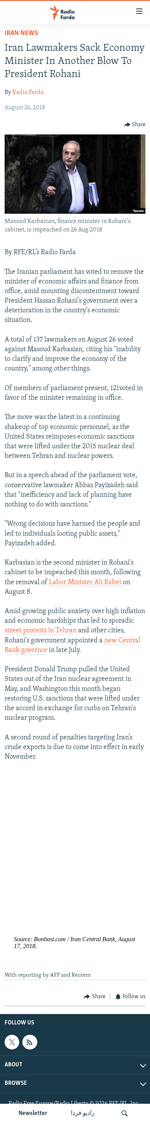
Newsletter (32, 1113)
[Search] (124, 1113)
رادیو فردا (83, 1113)
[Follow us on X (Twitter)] (12, 1042)
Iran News (21, 33)
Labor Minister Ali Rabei (85, 582)
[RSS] (29, 1042)
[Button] (135, 125)
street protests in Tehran (41, 630)
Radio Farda (28, 92)
